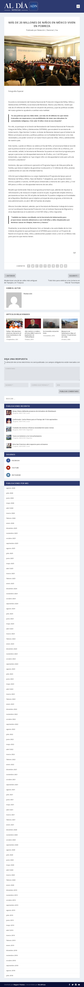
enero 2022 (10, 764)
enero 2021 (10, 825)
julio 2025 (9, 553)
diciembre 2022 (11, 709)
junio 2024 (10, 619)
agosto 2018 (10, 970)
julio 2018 (9, 975)
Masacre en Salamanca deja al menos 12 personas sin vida (68, 334)
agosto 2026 (10, 488)
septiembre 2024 (12, 604)
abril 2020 (9, 870)
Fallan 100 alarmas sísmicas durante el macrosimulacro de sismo (13, 334)
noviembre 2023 (12, 654)
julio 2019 (9, 915)
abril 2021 (9, 810)
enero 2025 (10, 583)
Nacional (50, 30)
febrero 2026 (10, 518)
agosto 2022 (10, 729)
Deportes (29, 438)
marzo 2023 (10, 694)
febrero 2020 (10, 880)
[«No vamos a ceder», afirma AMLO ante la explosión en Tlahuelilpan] (33, 323)
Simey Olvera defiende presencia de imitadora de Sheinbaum (34, 411)
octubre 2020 (11, 840)
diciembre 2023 (11, 649)
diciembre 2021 (11, 769)
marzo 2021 (10, 815)
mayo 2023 (10, 684)
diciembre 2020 (11, 830)
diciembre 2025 (11, 528)
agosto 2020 (10, 850)
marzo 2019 (10, 935)
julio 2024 (9, 614)
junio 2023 (10, 679)
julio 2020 (9, 855)
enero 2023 (10, 704)
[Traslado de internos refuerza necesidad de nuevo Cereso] (8, 429)
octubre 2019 (11, 900)
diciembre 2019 (11, 890)
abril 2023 (9, 689)
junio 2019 (10, 920)
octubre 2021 (11, 779)
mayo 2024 (10, 624)
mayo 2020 (10, 865)
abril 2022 (9, 749)
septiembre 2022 (12, 724)
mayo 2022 (10, 744)
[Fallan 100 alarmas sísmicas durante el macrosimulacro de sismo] (14, 323)
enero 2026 (10, 523)
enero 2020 (10, 885)
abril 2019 (9, 930)
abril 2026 (9, 508)
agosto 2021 (10, 790)
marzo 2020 (10, 875)
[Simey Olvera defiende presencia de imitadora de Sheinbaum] (8, 412)
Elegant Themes (19, 985)
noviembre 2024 (12, 594)
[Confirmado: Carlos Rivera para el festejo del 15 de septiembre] (8, 420)
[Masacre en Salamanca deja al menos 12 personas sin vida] (69, 323)
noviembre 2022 (12, 714)
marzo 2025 (10, 573)
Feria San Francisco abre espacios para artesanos (30, 444)
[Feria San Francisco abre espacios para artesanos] (8, 445)
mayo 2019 (10, 925)
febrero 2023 (10, 699)
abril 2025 (9, 568)
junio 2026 (10, 498)
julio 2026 (9, 493)
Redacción (41, 30)
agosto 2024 (10, 609)
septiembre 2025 (12, 543)
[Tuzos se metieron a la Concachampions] (8, 437)
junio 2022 (10, 739)
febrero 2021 (10, 820)
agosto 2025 (10, 548)
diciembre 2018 (11, 950)
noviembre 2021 (12, 774)
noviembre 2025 (12, 533)
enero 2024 (10, 644)
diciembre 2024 (11, 589)
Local (28, 413)
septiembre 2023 (12, 664)
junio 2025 (10, 558)
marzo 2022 (10, 754)
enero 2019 (10, 945)
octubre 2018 (11, 960)
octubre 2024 (11, 599)
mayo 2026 (10, 503)
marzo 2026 (10, 513)
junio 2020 (10, 860)
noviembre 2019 (12, 895)
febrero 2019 (10, 940)
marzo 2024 (10, 634)
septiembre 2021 (12, 785)
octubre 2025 (11, 538)
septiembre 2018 (12, 965)
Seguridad (29, 430)
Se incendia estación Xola (51, 332)
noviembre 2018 (12, 955)
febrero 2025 (10, 578)
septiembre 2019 (12, 905)
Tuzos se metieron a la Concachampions (27, 436)
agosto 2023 (10, 669)
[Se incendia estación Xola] (51, 323)
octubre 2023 (11, 659)
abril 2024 (9, 629)
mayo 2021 (10, 805)
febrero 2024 (10, 639)
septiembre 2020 (12, 845)
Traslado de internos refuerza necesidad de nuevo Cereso (33, 428)
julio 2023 (9, 674)
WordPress (41, 985)
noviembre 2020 (12, 835)
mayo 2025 (10, 563)
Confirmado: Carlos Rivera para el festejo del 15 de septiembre (34, 419)
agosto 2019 (10, 910)
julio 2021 (9, 795)
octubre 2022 (11, 719)
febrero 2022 (10, 759)
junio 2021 (10, 800)
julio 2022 (9, 734)
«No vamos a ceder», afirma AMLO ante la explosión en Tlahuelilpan (33, 334)
